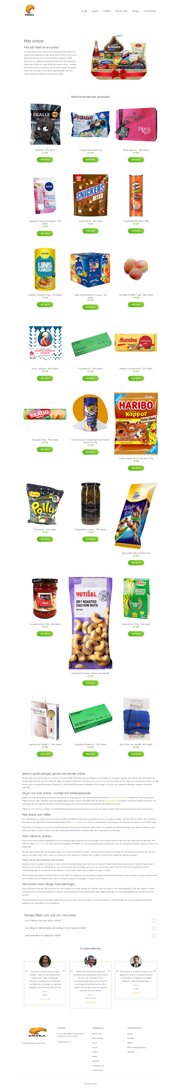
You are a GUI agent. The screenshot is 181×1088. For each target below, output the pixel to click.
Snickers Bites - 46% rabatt (90, 221)
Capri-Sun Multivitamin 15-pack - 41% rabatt (90, 296)
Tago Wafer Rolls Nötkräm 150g (136, 553)
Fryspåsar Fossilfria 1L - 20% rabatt (90, 744)
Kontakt (130, 1038)
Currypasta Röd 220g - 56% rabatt (45, 624)
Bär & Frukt (97, 1033)
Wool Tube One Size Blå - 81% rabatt (136, 744)
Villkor (130, 1043)
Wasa (84, 822)
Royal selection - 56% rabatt (136, 150)
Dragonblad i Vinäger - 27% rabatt (90, 529)
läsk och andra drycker (118, 797)
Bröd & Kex (121, 11)
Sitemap (130, 1052)
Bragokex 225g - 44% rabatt (45, 440)
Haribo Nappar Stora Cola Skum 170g (136, 458)
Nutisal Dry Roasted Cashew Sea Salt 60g (90, 673)
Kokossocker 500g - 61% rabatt (136, 624)
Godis (84, 11)
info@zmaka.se (63, 1042)
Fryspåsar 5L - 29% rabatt (90, 368)
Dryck (95, 11)
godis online (40, 843)
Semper (74, 822)
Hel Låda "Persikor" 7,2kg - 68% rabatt (136, 295)
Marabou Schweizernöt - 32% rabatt (136, 368)
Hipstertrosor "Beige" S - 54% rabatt (45, 744)
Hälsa (94, 1056)
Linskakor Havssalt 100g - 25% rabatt (45, 295)
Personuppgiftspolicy (136, 1047)
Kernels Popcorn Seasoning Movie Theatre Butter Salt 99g (90, 441)
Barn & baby (97, 1038)
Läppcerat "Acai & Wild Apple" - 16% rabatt (45, 222)
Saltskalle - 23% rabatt (45, 150)
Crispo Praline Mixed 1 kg (91, 150)
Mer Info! (45, 160)
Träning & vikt (98, 1065)
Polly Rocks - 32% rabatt (45, 529)
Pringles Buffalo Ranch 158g (136, 221)
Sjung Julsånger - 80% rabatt (45, 368)
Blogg (135, 11)
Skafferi (107, 11)
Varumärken (149, 11)
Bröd (94, 1043)
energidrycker (110, 800)
